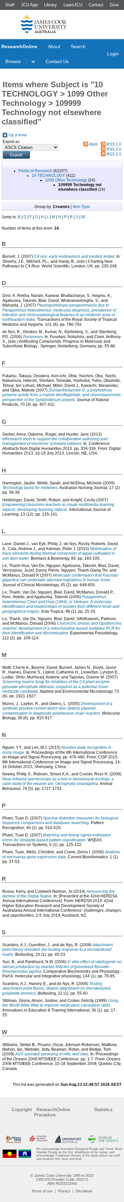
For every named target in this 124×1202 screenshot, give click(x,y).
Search (78, 46)
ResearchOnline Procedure (52, 1112)
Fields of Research (35, 171)
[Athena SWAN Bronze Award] (13, 1139)
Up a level (18, 135)
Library (50, 4)
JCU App (29, 4)
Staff (10, 4)
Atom (93, 144)
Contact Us (57, 61)
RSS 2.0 (113, 149)
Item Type (81, 206)
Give (114, 4)
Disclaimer (84, 1191)
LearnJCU (72, 4)
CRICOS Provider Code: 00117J (62, 1179)
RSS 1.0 (113, 144)
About (54, 46)
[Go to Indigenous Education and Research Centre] (10, 1154)
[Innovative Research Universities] (38, 1139)
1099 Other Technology (66, 180)
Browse (13, 61)
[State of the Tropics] (103, 1139)
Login (113, 53)
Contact (96, 4)
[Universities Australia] (68, 1139)
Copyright (22, 1109)
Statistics (103, 1109)
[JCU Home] (44, 23)
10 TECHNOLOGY (48, 175)
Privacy (64, 1191)
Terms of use (42, 1191)
